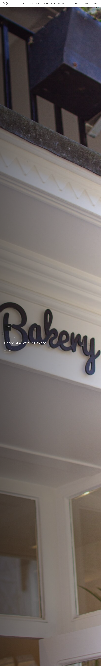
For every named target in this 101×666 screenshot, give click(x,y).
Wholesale (61, 3)
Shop (53, 3)
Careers (78, 3)
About (24, 3)
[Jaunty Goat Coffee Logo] (5, 5)
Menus (38, 3)
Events (46, 3)
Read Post (7, 351)
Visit (31, 3)
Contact (87, 3)
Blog (70, 3)
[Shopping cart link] (96, 7)
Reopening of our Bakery (25, 343)
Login (95, 3)
